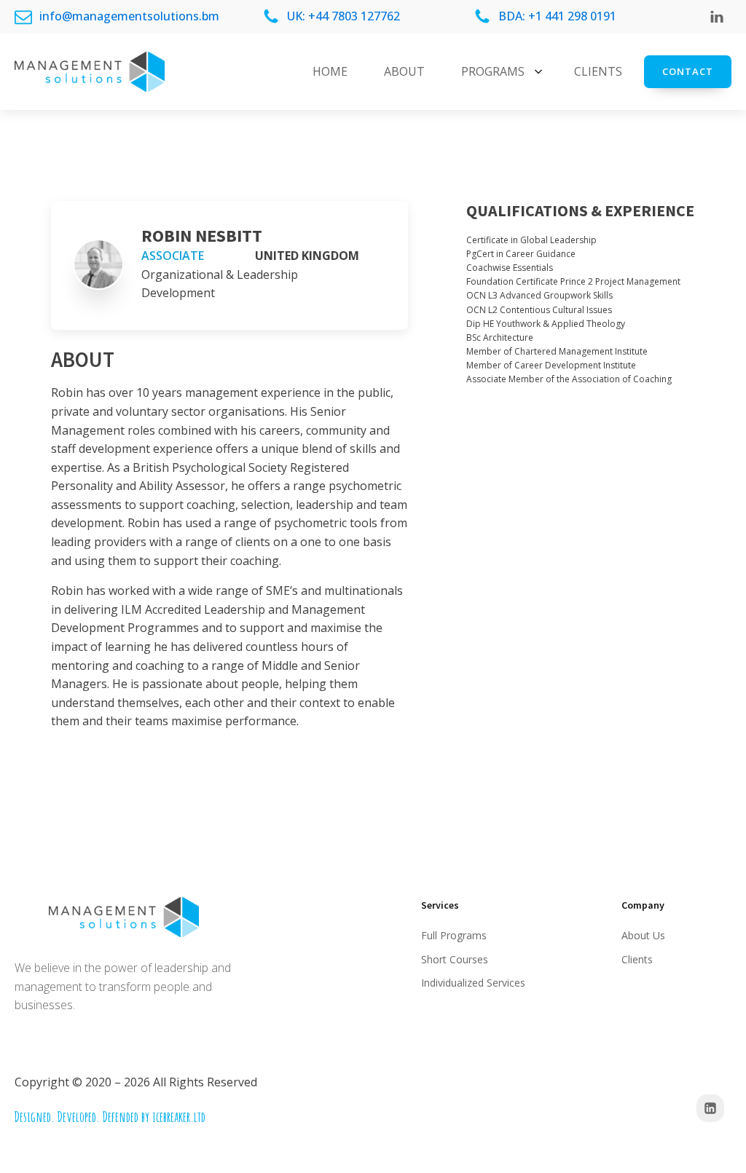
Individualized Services (473, 983)
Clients (637, 959)
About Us (643, 935)
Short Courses (454, 959)
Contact (687, 71)
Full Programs (454, 935)
